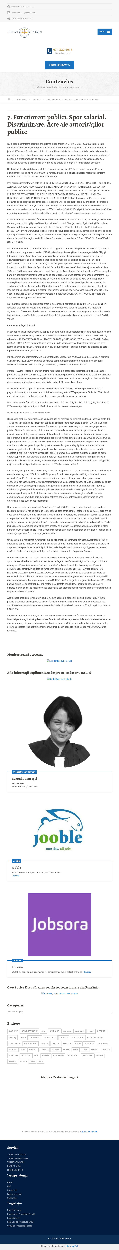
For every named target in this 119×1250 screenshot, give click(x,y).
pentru (13, 1055)
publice (12, 1061)
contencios (77, 1038)
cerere (101, 1031)
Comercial (12, 1190)
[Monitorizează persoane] (59, 661)
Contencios (12, 1198)
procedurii (87, 1056)
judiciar (55, 1050)
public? (99, 1056)
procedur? (58, 1056)
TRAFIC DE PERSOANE (17, 1158)
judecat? (44, 1050)
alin (43, 1031)
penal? (106, 1050)
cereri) (12, 1038)
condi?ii (64, 1038)
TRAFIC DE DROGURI (16, 1154)
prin (36, 1056)
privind (45, 1056)
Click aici (15, 876)
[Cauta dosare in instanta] (59, 679)
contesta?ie (95, 1037)
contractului (30, 1044)
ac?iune (13, 1031)
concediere (50, 1038)
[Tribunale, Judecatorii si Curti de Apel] (60, 993)
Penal (9, 1182)
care (90, 1031)
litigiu (84, 1050)
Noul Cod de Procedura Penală (21, 1214)
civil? (23, 1037)
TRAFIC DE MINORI (15, 1162)
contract (14, 1043)
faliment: (13, 1050)
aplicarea (79, 1031)
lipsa (75, 1050)
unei (33, 1061)
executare (103, 1044)
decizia (55, 1044)
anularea (67, 1031)
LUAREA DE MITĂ (15, 1170)
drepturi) (89, 1044)
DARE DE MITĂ (14, 1166)
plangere (26, 1056)
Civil (9, 1186)
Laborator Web (72, 1246)
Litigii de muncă (14, 1194)
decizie (67, 1043)
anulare (54, 1031)
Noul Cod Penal (14, 1210)
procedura (73, 1056)
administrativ (29, 1031)
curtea (44, 1044)
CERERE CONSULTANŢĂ (59, 65)
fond (23, 1050)
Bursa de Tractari (89, 1132)
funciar (32, 1050)
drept (78, 1044)
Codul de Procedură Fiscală (19, 1226)
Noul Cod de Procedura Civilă (20, 1222)
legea (66, 1049)
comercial (35, 1038)
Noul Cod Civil (13, 1218)
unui (41, 1061)
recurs (23, 1061)
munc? (95, 1049)
